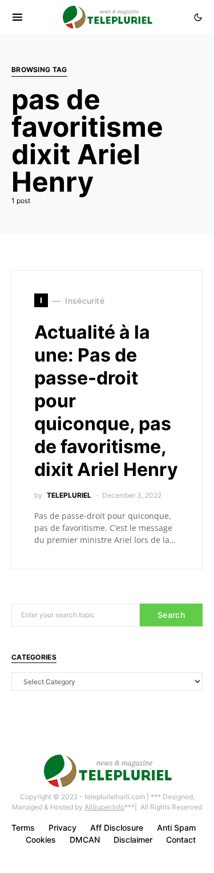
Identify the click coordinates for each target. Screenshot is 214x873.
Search (171, 615)
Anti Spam (176, 827)
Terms (23, 827)
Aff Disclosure (116, 827)
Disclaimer (133, 839)
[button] (198, 17)
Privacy (62, 827)
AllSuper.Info (104, 807)
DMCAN (85, 839)
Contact (181, 839)
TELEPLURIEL (69, 495)
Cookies (41, 839)
